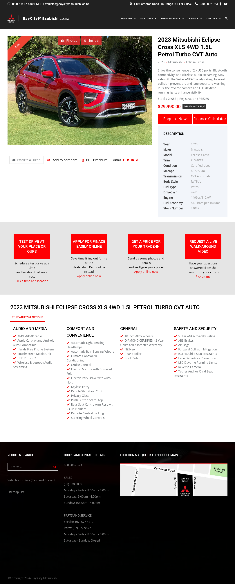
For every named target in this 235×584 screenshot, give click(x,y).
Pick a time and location (31, 281)
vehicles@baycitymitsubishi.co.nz (67, 4)
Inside (93, 40)
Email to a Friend (28, 160)
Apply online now (89, 276)
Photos (71, 40)
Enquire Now (175, 118)
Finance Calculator (209, 118)
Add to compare (64, 160)
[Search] (54, 467)
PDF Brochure (96, 160)
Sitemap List (16, 492)
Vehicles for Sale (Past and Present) (32, 480)
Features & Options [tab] (29, 317)
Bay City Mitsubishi (44, 578)
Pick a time (203, 277)
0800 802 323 (208, 4)
